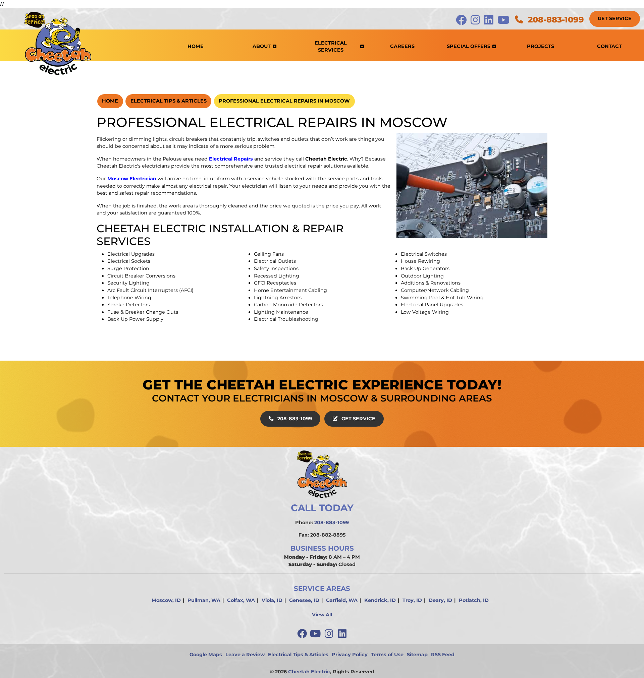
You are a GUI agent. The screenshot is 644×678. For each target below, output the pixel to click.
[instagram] (329, 634)
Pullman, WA (203, 600)
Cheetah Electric (309, 672)
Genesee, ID (304, 600)
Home (110, 101)
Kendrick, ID (380, 600)
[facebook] (302, 634)
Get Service (615, 18)
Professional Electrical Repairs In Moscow (284, 101)
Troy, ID (412, 600)
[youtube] (316, 634)
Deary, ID (440, 600)
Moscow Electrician (131, 179)
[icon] (462, 21)
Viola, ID (272, 600)
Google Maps (206, 655)
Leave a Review (245, 655)
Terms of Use (387, 655)
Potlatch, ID (474, 600)
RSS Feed (442, 655)
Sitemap (417, 655)
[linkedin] (342, 634)
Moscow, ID (166, 600)
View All (322, 615)
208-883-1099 (555, 19)
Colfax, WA (241, 600)
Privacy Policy (350, 655)
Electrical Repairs (231, 159)
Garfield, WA (342, 600)
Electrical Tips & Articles (168, 101)
